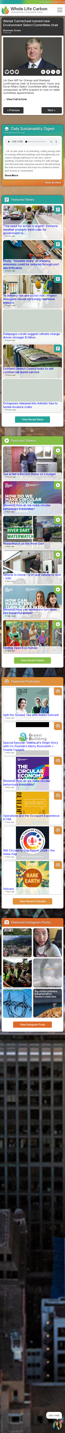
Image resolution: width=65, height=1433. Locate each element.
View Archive (53, 182)
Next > (52, 110)
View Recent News (32, 419)
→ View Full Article (15, 99)
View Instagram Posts (32, 1024)
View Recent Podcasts (33, 901)
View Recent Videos (32, 660)
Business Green (12, 30)
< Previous (13, 110)
